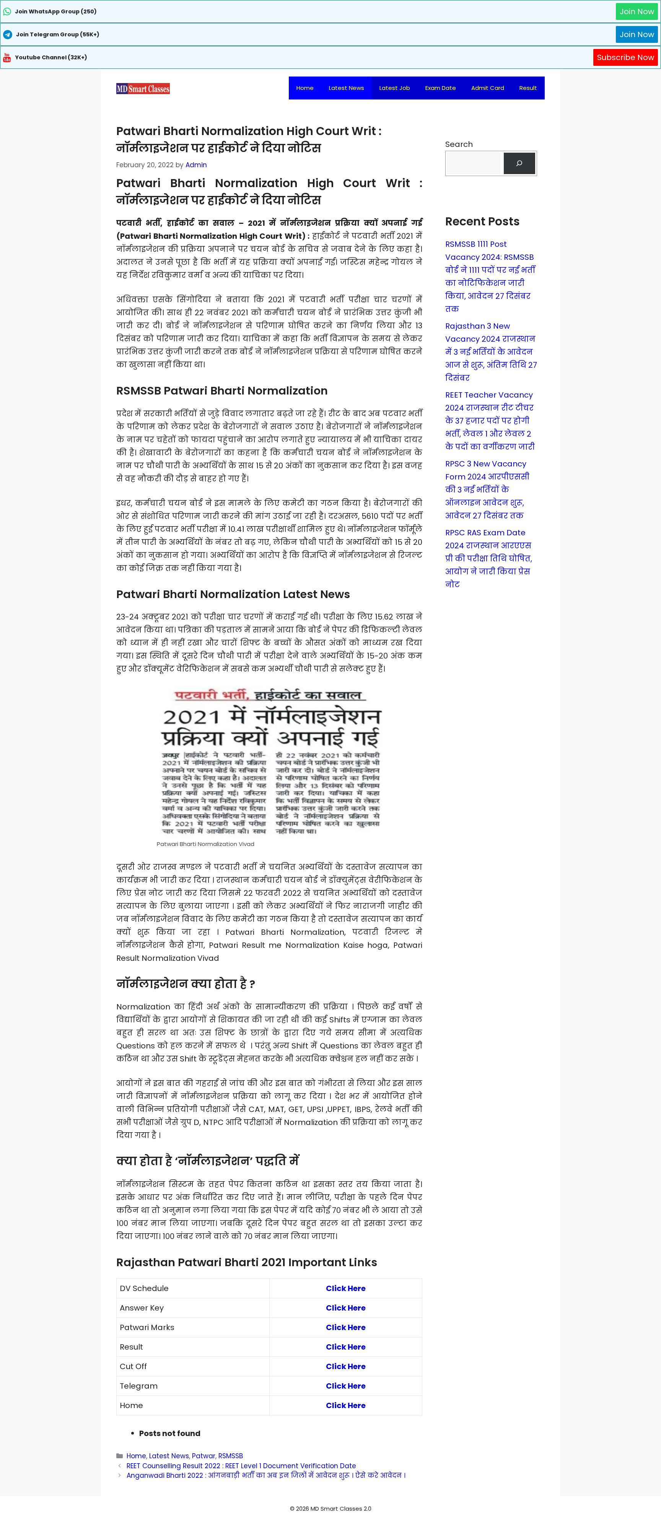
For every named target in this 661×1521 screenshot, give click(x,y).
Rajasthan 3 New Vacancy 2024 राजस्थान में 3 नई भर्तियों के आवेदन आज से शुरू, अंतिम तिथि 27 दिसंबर (491, 352)
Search (459, 144)
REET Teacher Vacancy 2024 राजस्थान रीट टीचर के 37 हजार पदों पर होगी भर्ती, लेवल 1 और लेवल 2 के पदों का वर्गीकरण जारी (490, 421)
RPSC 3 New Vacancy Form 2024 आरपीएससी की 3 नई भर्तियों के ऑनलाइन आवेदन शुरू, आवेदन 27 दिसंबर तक (487, 489)
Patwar (203, 1456)
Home (305, 88)
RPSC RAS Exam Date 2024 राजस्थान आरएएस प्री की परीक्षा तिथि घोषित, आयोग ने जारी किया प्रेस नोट (488, 558)
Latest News (346, 88)
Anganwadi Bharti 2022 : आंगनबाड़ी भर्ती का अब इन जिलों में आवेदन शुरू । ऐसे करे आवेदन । (266, 1475)
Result (528, 88)
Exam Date (440, 88)
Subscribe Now (625, 57)
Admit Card (487, 88)
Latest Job (394, 88)
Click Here (346, 1288)
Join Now (637, 11)
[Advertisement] (330, 1505)
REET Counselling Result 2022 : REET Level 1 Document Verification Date (241, 1465)
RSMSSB (230, 1456)
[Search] (519, 163)
